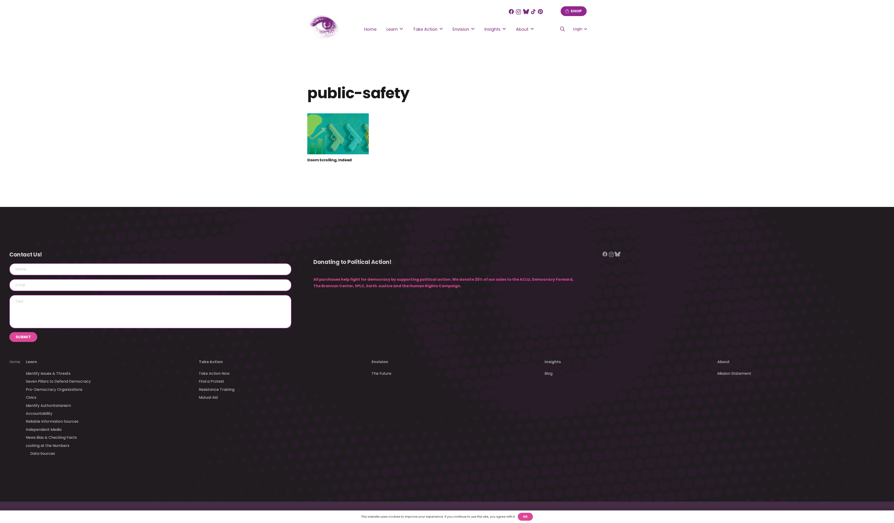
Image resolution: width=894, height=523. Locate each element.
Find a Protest (211, 381)
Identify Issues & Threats (48, 373)
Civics (31, 397)
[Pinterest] (540, 11)
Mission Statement (734, 373)
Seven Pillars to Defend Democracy (58, 381)
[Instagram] (518, 12)
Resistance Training (216, 389)
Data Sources (42, 453)
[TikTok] (533, 11)
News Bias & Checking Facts (51, 437)
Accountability (39, 413)
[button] (562, 29)
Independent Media (43, 429)
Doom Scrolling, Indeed (329, 160)
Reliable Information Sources (52, 421)
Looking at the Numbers (47, 445)
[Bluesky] (617, 254)
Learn (31, 361)
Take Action (211, 361)
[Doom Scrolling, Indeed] (338, 133)
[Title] (526, 11)
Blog (548, 373)
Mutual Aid (208, 397)
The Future (381, 373)
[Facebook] (511, 11)
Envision (380, 361)
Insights (553, 361)
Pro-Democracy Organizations (54, 389)
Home (14, 361)
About (723, 361)
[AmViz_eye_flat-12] (324, 27)
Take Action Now (214, 373)
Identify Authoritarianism (48, 405)
